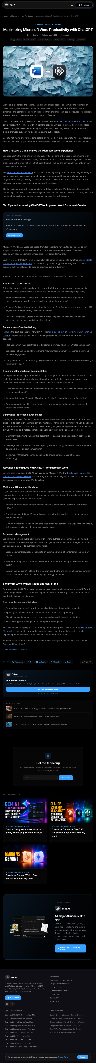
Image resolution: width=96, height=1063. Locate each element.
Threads (56, 662)
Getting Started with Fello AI (61, 980)
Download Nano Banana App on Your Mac (21, 1047)
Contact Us (54, 994)
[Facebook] (7, 1004)
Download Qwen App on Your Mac (18, 1043)
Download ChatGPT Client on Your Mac (20, 1015)
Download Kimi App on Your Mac (17, 1036)
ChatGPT (81, 40)
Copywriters (15, 40)
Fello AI (13, 5)
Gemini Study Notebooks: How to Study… (66, 1015)
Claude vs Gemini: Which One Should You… (67, 1022)
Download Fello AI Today (15, 649)
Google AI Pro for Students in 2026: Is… (65, 1026)
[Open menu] (72, 5)
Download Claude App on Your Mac (19, 1018)
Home (5, 16)
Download (85, 5)
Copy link (87, 662)
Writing (71, 40)
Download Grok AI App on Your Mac (19, 1033)
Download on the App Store (70, 948)
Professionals (59, 40)
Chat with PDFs (56, 987)
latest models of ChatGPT (19, 172)
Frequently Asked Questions (61, 984)
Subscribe (66, 778)
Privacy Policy (55, 1001)
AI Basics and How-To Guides (21, 16)
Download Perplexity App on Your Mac (20, 1029)
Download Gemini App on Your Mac (19, 1022)
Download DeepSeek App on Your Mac (20, 1026)
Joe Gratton (34, 35)
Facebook (19, 662)
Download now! (14, 235)
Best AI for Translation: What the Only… (65, 1029)
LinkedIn (42, 662)
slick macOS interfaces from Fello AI (71, 121)
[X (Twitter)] (12, 1004)
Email (69, 662)
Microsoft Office (44, 40)
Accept (82, 1057)
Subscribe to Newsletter (59, 991)
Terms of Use (55, 998)
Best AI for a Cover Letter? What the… (65, 1033)
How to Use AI (29, 40)
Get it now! (14, 998)
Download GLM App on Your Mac (18, 1040)
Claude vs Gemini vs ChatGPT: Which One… (67, 1018)
